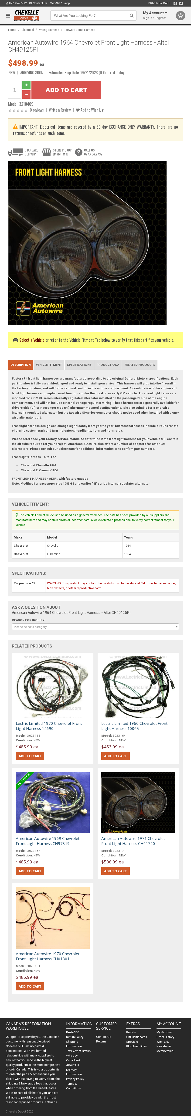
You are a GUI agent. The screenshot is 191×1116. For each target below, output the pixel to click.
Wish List (163, 1041)
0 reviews (37, 110)
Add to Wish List (92, 110)
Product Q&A (108, 365)
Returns (101, 1041)
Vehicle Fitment (49, 365)
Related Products (139, 365)
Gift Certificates (136, 1037)
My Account (165, 1032)
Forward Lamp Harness (80, 30)
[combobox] (95, 626)
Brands (131, 1032)
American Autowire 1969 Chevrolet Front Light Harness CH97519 (47, 841)
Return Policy (74, 1037)
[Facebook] (175, 3)
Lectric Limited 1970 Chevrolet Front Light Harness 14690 (49, 726)
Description (20, 365)
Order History (165, 1037)
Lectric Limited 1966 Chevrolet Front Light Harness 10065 (134, 726)
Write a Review (60, 110)
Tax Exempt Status (78, 1051)
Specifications (79, 365)
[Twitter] (181, 3)
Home (12, 30)
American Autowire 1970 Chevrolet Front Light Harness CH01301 (47, 956)
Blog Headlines (136, 1046)
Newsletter (164, 1046)
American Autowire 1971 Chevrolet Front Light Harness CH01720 (133, 841)
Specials (132, 1041)
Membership (165, 1051)
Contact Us (39, 3)
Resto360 (72, 1032)
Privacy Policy (75, 1079)
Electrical (28, 30)
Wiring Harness (49, 30)
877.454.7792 (17, 3)
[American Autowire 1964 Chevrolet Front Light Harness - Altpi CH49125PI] (87, 243)
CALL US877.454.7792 (93, 152)
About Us (72, 1065)
